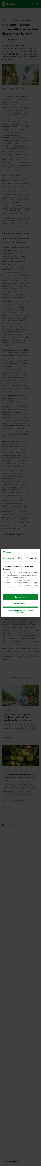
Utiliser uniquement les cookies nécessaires (20, 611)
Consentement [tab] (8, 558)
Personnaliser (19, 604)
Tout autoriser (20, 597)
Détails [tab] (20, 558)
